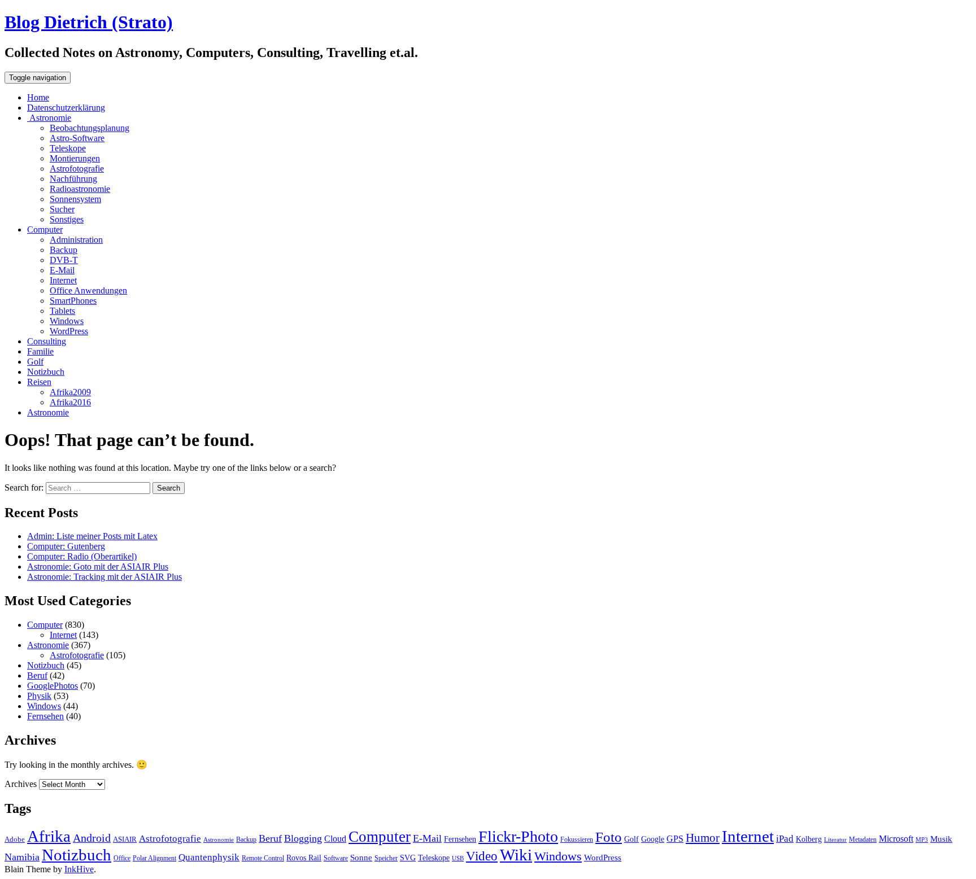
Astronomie (49, 118)
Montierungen (75, 158)
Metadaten (863, 839)
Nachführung (73, 178)
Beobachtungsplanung (89, 128)
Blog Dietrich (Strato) (89, 22)
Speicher (386, 858)
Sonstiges (67, 219)
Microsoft (896, 838)
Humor (703, 838)
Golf (35, 361)
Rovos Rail (303, 857)
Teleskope (68, 148)
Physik (39, 696)
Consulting (46, 341)
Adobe (15, 839)
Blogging (303, 838)
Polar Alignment (154, 858)
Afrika (49, 836)
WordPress (69, 331)
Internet (63, 280)
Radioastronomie (80, 189)
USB (458, 858)
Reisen (39, 382)
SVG (408, 857)
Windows (67, 321)
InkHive (79, 869)
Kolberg (809, 838)
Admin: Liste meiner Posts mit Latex (92, 536)
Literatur (835, 840)
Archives (21, 784)
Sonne (361, 857)
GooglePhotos (52, 685)
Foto (608, 837)
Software (336, 858)
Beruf (37, 675)
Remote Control (263, 858)
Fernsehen (45, 716)
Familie (40, 351)
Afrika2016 (70, 402)
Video (482, 856)
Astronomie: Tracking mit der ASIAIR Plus (104, 576)
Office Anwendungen (88, 290)
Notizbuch (45, 372)
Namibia (22, 857)
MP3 (922, 840)
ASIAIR (125, 839)
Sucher (62, 209)
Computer (45, 229)
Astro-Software (77, 138)
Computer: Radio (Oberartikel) (82, 556)
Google (652, 838)
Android (92, 838)
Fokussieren (576, 839)
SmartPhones (73, 300)
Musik (941, 838)
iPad (785, 838)
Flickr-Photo (518, 836)
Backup (63, 250)
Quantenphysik (208, 857)
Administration (76, 239)
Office (122, 858)
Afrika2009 (70, 392)
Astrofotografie (77, 168)
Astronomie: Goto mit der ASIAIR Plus (97, 566)
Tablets (62, 311)
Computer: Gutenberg (66, 546)
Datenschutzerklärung (66, 107)
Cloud (335, 838)
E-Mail (62, 270)
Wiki (516, 855)
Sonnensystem (75, 199)
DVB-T (64, 260)
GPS (674, 838)
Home (38, 97)
